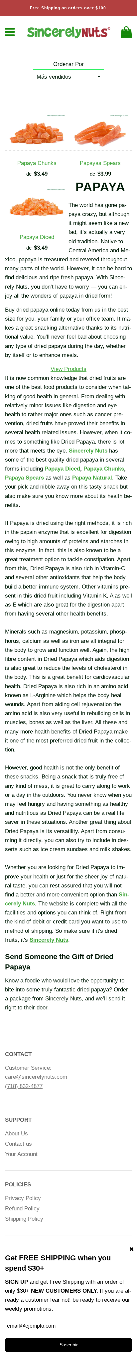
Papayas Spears (100, 163)
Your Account (21, 1154)
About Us (16, 1133)
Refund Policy (22, 1208)
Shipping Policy (24, 1219)
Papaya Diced (37, 237)
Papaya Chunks (37, 163)
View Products (68, 369)
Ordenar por (68, 64)
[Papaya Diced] (36, 208)
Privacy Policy (23, 1198)
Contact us (18, 1144)
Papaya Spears (24, 478)
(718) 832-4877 (24, 1086)
